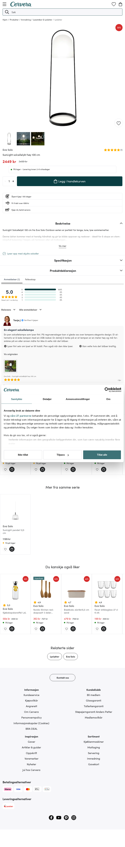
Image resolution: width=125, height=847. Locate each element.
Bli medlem (93, 695)
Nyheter (31, 764)
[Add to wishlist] (119, 123)
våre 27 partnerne (21, 415)
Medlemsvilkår (93, 717)
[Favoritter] (114, 4)
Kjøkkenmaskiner (94, 741)
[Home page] (20, 5)
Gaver (31, 741)
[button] (7, 12)
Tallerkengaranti (94, 706)
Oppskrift (31, 753)
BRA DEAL (31, 728)
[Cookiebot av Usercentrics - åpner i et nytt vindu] (107, 389)
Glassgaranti (93, 700)
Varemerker (31, 758)
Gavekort (93, 764)
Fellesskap (30, 279)
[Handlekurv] (120, 4)
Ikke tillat (23, 454)
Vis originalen (11, 354)
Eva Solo (70, 656)
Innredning (93, 758)
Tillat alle (102, 454)
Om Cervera (31, 711)
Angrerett (31, 706)
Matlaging (93, 747)
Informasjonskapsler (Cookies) (31, 723)
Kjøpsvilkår (31, 700)
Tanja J (17, 320)
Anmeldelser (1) (12, 279)
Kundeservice (31, 695)
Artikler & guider (31, 747)
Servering (93, 753)
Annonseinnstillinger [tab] (78, 399)
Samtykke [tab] (16, 399)
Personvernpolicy (31, 717)
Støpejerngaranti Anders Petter (93, 711)
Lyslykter (54, 656)
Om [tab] (108, 399)
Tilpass (61, 454)
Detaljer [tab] (47, 399)
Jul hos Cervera (31, 770)
